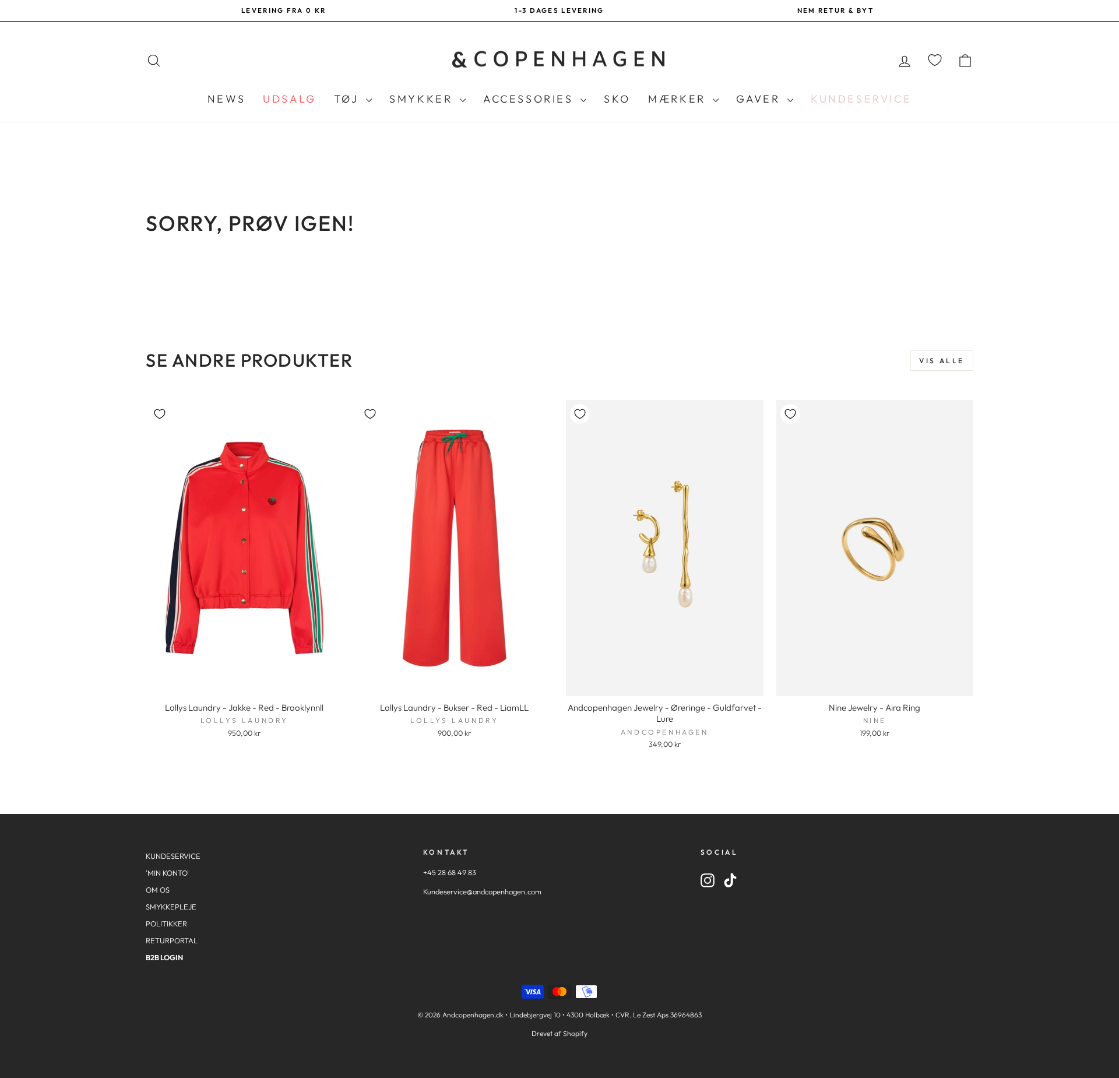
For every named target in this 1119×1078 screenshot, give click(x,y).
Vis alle (942, 360)
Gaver (760, 99)
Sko (617, 99)
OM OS (158, 889)
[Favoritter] (934, 60)
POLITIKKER (166, 923)
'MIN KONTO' (167, 872)
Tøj (348, 99)
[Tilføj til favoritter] (160, 414)
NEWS (226, 99)
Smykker (423, 99)
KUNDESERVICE (173, 856)
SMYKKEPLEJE (171, 906)
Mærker (679, 99)
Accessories (530, 99)
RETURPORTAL (172, 940)
